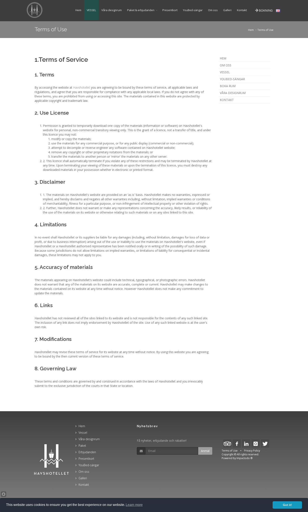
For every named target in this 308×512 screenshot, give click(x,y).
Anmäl (205, 451)
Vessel (225, 72)
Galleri (227, 10)
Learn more (134, 505)
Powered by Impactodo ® (237, 458)
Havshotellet (81, 87)
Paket (82, 446)
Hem (78, 10)
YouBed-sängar (193, 10)
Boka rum (228, 86)
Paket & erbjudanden (140, 10)
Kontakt (242, 10)
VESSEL (91, 10)
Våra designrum (111, 10)
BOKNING (266, 10)
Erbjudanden (87, 452)
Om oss (213, 10)
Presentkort (169, 10)
